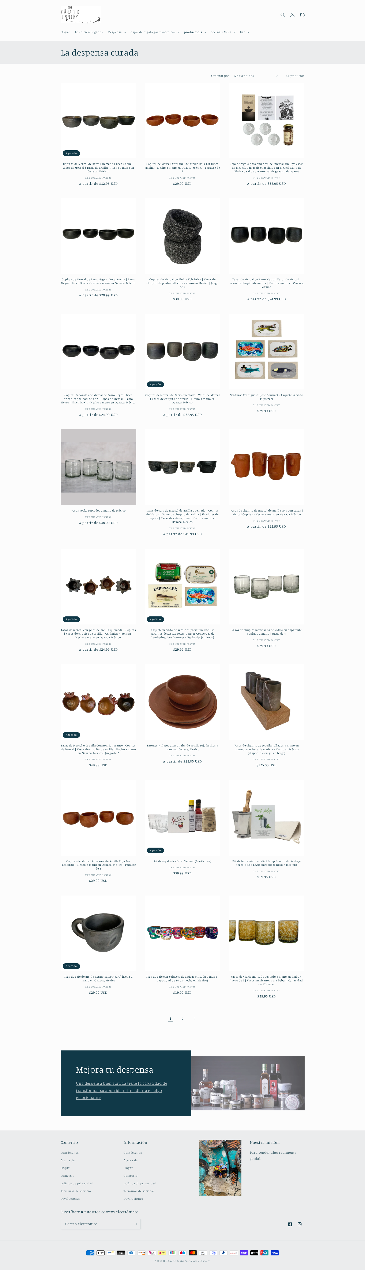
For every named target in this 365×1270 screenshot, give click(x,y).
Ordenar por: (220, 75)
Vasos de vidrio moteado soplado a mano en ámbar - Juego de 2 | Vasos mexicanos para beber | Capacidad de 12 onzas (266, 980)
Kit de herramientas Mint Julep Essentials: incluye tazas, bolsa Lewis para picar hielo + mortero (266, 863)
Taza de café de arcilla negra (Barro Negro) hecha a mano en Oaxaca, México (98, 978)
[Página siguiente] (194, 1018)
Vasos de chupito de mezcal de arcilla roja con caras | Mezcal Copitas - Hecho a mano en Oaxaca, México (266, 512)
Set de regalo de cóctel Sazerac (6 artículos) (182, 861)
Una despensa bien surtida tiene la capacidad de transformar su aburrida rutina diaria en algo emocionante (121, 1090)
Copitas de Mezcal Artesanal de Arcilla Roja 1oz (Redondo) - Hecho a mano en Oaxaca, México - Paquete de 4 (98, 864)
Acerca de (68, 1160)
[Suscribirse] (135, 1224)
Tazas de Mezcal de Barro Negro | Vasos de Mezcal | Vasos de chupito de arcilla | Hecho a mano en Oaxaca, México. (267, 283)
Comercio (68, 1175)
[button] (116, 32)
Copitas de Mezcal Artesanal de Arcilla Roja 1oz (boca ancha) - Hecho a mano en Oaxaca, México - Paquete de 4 (182, 167)
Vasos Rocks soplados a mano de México (98, 510)
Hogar (65, 1168)
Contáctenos (70, 1152)
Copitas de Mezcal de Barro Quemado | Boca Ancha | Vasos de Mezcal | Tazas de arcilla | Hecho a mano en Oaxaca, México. (98, 167)
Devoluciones (70, 1198)
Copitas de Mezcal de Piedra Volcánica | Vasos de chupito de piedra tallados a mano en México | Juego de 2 (182, 283)
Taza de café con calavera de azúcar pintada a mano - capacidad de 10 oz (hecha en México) (182, 978)
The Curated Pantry (173, 1261)
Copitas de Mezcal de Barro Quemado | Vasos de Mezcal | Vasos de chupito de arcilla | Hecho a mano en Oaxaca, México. (182, 398)
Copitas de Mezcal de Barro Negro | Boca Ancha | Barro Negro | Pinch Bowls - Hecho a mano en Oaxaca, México (98, 281)
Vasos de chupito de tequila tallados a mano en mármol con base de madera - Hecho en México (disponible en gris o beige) (266, 749)
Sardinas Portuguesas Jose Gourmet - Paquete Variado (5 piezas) (266, 396)
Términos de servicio (76, 1191)
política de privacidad (77, 1183)
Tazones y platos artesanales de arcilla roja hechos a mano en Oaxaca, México (182, 747)
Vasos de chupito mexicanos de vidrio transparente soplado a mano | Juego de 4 (267, 631)
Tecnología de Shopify (197, 1261)
